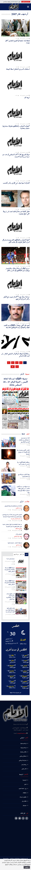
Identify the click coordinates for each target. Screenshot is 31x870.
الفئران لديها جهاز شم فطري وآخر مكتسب (16, 183)
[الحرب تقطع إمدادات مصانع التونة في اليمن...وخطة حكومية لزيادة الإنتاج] (21, 598)
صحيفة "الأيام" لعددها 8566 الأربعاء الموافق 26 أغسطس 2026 (10, 569)
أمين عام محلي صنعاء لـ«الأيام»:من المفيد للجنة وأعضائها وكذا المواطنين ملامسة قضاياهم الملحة (17, 327)
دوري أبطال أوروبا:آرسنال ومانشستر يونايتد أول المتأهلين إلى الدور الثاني (18, 269)
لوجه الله (27, 97)
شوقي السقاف (18, 528)
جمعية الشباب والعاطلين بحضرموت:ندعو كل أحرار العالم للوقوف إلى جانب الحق (16, 241)
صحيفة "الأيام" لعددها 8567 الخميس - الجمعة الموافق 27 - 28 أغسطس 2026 (15, 381)
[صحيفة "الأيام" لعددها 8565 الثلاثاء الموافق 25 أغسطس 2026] (21, 585)
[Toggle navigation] (28, 7)
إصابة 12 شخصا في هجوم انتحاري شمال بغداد (17, 42)
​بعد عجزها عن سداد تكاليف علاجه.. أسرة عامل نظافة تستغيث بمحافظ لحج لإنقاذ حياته (23, 490)
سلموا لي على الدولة (11, 559)
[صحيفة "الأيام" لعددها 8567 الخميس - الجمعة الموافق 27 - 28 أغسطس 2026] (15, 407)
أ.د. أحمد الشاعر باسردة (16, 518)
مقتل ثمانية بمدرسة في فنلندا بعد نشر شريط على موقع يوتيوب (16, 212)
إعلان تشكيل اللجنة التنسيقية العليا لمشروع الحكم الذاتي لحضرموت (10, 610)
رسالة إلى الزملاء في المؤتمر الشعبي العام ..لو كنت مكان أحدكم (16, 355)
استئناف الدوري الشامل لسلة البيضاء (18, 69)
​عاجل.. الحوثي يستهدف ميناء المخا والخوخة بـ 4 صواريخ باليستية (23, 452)
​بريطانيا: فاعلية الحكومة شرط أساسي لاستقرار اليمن (23, 463)
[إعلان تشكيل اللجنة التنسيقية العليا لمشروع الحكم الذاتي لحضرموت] (21, 610)
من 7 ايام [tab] (22, 554)
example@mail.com (21, 733)
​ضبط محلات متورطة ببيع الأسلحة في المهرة (24, 475)
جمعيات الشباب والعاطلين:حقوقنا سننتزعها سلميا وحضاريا (16, 127)
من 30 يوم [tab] (16, 554)
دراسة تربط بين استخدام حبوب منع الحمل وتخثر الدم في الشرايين (16, 298)
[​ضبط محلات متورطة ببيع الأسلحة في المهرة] (8, 478)
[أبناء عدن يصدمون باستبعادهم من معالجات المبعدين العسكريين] (8, 442)
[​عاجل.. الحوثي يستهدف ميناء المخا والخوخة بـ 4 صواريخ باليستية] (8, 454)
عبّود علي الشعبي (18, 536)
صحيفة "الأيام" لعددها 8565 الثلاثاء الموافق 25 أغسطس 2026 (10, 582)
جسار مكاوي (19, 508)
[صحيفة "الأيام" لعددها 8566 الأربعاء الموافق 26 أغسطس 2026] (21, 572)
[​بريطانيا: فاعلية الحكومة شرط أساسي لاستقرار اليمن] (8, 466)
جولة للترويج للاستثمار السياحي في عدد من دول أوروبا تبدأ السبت (16, 155)
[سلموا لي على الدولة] (21, 561)
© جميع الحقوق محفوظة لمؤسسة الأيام (19, 858)
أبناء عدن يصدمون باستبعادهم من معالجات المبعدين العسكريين (24, 440)
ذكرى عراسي (19, 545)
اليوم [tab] (26, 554)
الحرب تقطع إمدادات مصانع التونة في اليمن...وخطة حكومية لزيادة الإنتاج (10, 596)
